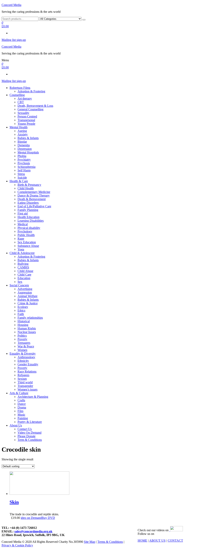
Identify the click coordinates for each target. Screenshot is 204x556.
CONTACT (175, 540)
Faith (21, 314)
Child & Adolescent (22, 253)
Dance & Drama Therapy (34, 195)
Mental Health (18, 127)
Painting (23, 418)
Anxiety (23, 134)
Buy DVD (48, 517)
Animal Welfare (27, 296)
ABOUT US (157, 540)
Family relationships (30, 317)
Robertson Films (20, 87)
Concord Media (11, 5)
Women (22, 350)
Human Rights (27, 328)
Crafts (21, 400)
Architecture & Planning (33, 396)
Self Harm (24, 170)
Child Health (26, 188)
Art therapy (25, 98)
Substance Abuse (28, 245)
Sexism (22, 378)
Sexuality (23, 113)
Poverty (22, 339)
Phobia (22, 156)
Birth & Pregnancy (29, 184)
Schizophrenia (26, 166)
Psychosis (24, 163)
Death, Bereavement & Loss (35, 105)
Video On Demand (29, 432)
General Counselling (30, 109)
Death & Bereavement (32, 199)
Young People (26, 123)
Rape (21, 238)
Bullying (23, 263)
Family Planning (28, 210)
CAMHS (23, 267)
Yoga (21, 249)
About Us (16, 425)
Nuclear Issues (27, 332)
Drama (22, 407)
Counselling (17, 95)
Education (24, 278)
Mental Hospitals (28, 152)
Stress (21, 174)
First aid (23, 213)
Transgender (25, 386)
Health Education (28, 217)
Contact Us (25, 429)
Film (20, 411)
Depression (25, 148)
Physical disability (29, 228)
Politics (22, 335)
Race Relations (27, 371)
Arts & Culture (19, 393)
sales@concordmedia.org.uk (33, 531)
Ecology (23, 307)
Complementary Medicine (34, 192)
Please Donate (26, 436)
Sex (20, 281)
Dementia (24, 145)
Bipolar (22, 141)
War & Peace (26, 346)
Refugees (23, 375)
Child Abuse (25, 271)
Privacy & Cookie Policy (17, 545)
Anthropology (26, 357)
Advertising (25, 289)
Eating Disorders (28, 202)
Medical (23, 224)
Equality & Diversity (23, 353)
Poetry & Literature (30, 421)
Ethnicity (23, 360)
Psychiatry (24, 159)
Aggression (25, 292)
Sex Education (27, 242)
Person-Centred (27, 116)
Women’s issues (27, 389)
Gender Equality (28, 364)
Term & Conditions (30, 439)
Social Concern (19, 285)
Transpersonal (26, 120)
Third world (25, 382)
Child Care (24, 274)
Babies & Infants (28, 138)
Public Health (26, 235)
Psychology (25, 231)
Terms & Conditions (110, 541)
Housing (23, 324)
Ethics (21, 310)
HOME (142, 540)
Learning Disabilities (31, 220)
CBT (21, 102)
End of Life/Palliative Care (34, 206)
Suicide (22, 177)
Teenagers (24, 342)
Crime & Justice (28, 303)
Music (21, 414)
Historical (24, 321)
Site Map (89, 541)
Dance (22, 404)
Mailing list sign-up (14, 40)
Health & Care (19, 181)
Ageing (22, 131)
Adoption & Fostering (31, 91)
